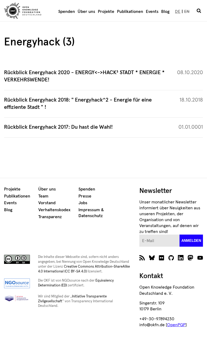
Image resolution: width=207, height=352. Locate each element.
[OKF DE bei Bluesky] (152, 259)
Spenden (66, 11)
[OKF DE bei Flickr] (161, 259)
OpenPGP (176, 325)
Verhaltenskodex (54, 210)
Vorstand (47, 203)
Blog (165, 11)
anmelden (191, 241)
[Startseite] (27, 11)
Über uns (86, 11)
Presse (84, 196)
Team (43, 196)
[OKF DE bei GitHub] (171, 259)
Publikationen (130, 11)
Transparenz (50, 217)
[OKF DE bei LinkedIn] (181, 259)
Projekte (106, 11)
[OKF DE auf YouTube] (200, 259)
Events (152, 11)
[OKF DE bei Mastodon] (190, 259)
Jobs (82, 203)
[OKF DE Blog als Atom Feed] (142, 259)
